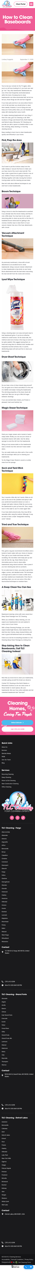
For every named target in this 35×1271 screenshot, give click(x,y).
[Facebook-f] (12, 818)
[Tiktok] (23, 818)
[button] (31, 4)
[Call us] (26, 1267)
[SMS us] (31, 1267)
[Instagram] (17, 818)
